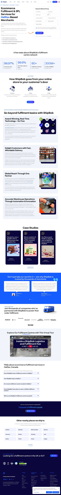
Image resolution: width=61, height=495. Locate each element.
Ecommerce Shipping (54, 484)
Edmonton (20, 429)
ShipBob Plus (52, 476)
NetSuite (32, 485)
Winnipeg (33, 434)
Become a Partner (34, 476)
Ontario (32, 438)
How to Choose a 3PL (54, 479)
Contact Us (24, 476)
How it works (30, 101)
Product (23, 486)
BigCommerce (34, 482)
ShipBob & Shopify (53, 486)
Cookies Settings (36, 492)
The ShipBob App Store (9, 127)
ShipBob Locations (53, 475)
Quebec (7, 438)
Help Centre (24, 487)
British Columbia (34, 429)
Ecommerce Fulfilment (54, 481)
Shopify (32, 479)
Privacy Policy (51, 28)
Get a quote (54, 1)
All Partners (33, 477)
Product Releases (53, 478)
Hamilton (7, 429)
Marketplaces (33, 483)
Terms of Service (44, 476)
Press (23, 484)
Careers (23, 481)
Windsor (20, 434)
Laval (45, 434)
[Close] (58, 488)
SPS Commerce (34, 480)
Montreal (46, 429)
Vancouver (8, 434)
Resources (24, 479)
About (23, 475)
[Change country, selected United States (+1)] (48, 15)
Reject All (49, 492)
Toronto (19, 438)
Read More (11, 258)
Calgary (45, 438)
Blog (23, 478)
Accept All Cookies (56, 492)
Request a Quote (30, 267)
